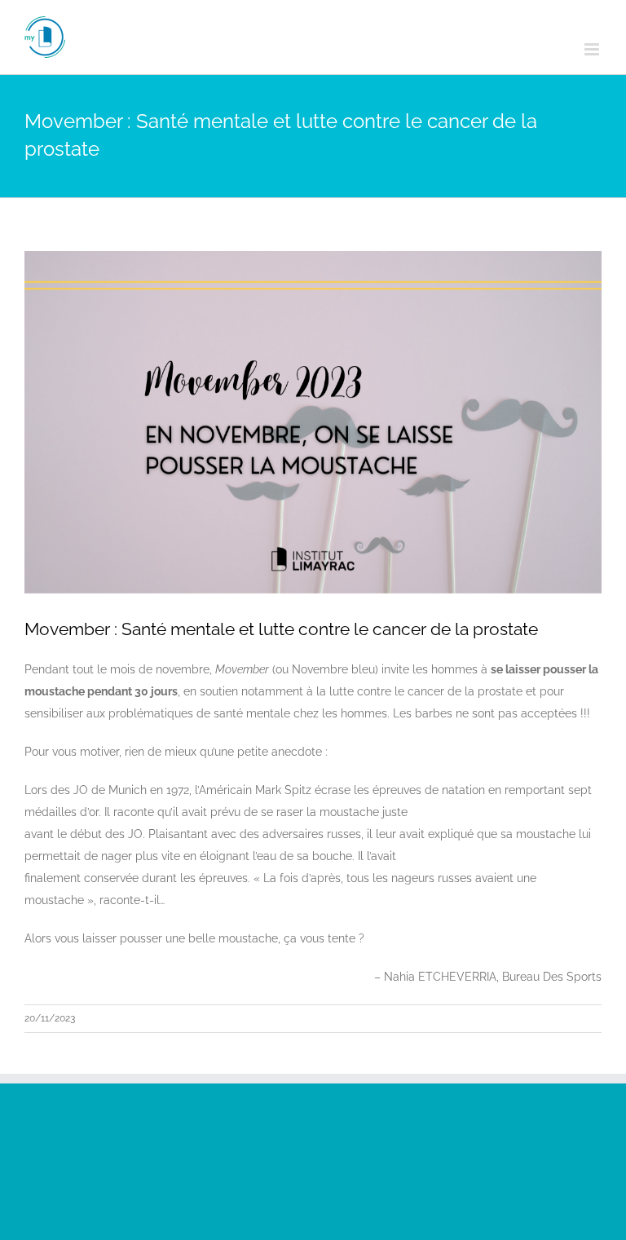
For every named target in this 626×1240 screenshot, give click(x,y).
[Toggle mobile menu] (593, 49)
